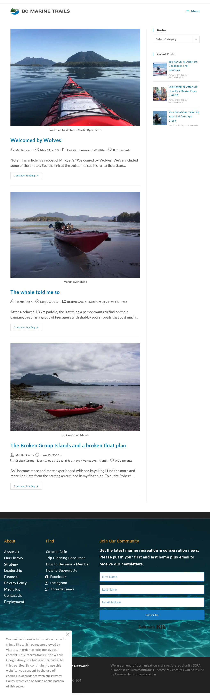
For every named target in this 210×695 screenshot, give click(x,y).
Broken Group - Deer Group (86, 301)
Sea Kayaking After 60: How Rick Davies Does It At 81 (183, 91)
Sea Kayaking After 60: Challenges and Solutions (183, 66)
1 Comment (191, 125)
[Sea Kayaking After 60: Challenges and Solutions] (160, 69)
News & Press (117, 301)
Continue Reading (28, 174)
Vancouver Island (95, 460)
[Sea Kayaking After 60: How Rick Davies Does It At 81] (160, 94)
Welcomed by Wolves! (36, 140)
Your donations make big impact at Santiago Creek (184, 116)
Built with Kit (152, 627)
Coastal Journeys (78, 150)
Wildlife (99, 150)
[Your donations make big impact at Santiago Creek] (160, 118)
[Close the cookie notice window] (67, 635)
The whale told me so (35, 292)
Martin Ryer (23, 150)
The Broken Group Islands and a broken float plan (68, 445)
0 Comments (121, 150)
